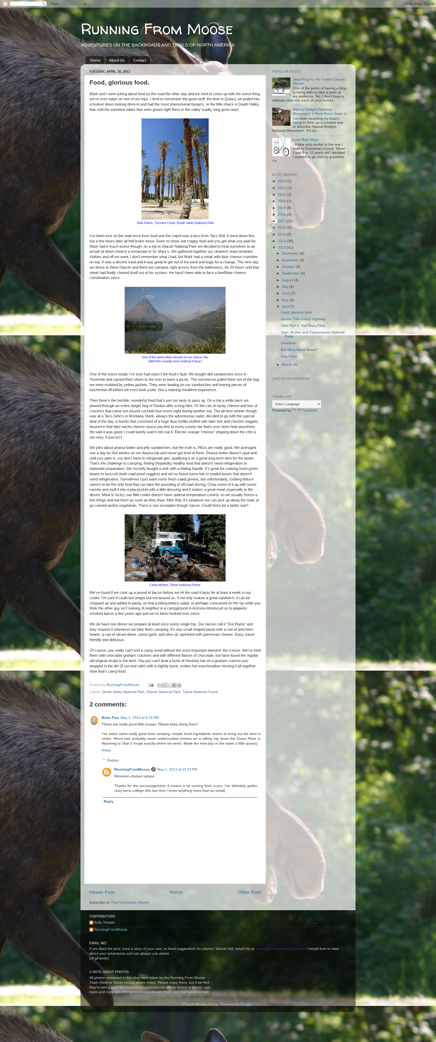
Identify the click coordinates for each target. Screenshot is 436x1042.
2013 (282, 247)
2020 (282, 201)
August (288, 280)
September (291, 273)
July (285, 287)
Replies (113, 760)
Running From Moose (156, 28)
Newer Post (102, 892)
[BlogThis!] (164, 685)
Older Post (249, 892)
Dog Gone (289, 356)
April (286, 307)
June (286, 293)
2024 (282, 181)
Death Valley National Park (123, 692)
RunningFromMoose (132, 769)
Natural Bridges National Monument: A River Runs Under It (319, 111)
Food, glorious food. (297, 312)
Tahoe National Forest (200, 692)
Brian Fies (110, 718)
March (287, 365)
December (290, 253)
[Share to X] (169, 685)
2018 (282, 214)
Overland (288, 343)
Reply (106, 750)
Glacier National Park (163, 692)
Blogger (246, 1004)
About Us (117, 60)
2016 (282, 228)
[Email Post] (150, 685)
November (290, 260)
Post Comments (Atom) (130, 902)
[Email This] (159, 685)
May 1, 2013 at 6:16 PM (140, 718)
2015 (282, 234)
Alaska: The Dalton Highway (303, 319)
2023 (282, 188)
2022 (282, 194)
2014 (282, 241)
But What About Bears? (299, 350)
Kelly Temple (104, 922)
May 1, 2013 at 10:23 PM (177, 769)
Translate (309, 410)
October (289, 267)
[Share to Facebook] (174, 685)
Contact (139, 60)
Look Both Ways (306, 140)
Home (95, 60)
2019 (282, 208)
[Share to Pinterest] (179, 685)
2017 (282, 221)
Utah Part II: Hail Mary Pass (303, 325)
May (286, 300)
